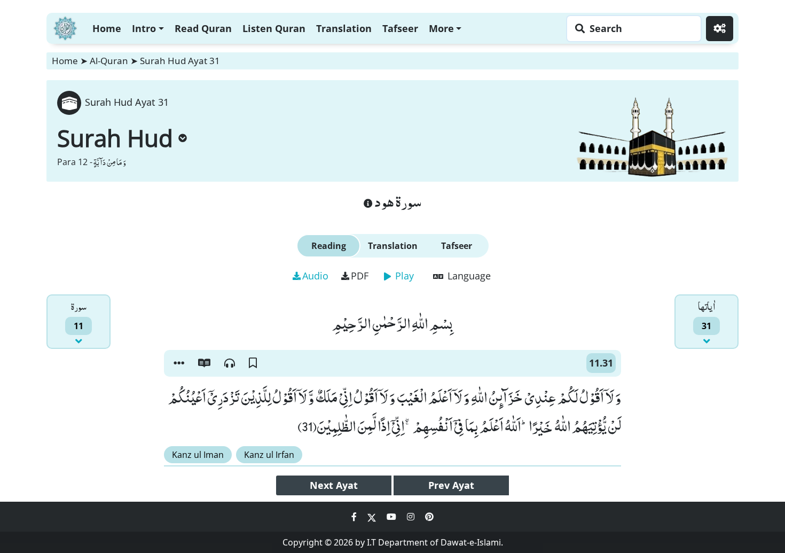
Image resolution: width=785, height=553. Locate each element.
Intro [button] (144, 28)
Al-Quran (109, 60)
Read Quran (203, 28)
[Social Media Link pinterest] (429, 517)
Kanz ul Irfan (269, 455)
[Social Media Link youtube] (392, 517)
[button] (179, 363)
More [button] (441, 28)
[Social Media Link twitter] (372, 517)
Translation (344, 28)
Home (106, 28)
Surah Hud (115, 138)
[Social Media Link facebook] (355, 517)
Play (403, 275)
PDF (359, 275)
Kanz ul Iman (198, 455)
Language (468, 275)
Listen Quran (273, 28)
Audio (315, 275)
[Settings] (719, 28)
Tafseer (400, 28)
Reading (328, 246)
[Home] (65, 27)
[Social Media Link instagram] (412, 517)
